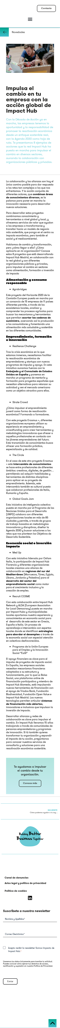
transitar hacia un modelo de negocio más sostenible (27, 230)
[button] (30, 19)
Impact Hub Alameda (18, 684)
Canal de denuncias (16, 877)
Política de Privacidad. (43, 966)
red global (15, 260)
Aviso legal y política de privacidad (25, 883)
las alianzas (34, 181)
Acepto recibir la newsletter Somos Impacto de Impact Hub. (31, 949)
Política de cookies (16, 891)
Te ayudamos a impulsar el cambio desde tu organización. (30, 771)
